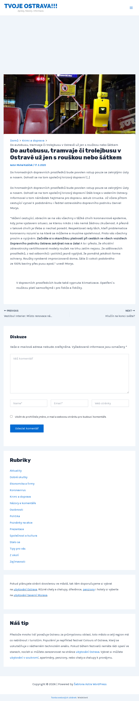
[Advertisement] (69, 43)
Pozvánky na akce (21, 522)
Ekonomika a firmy (22, 483)
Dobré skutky (18, 477)
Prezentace (17, 529)
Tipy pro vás (18, 548)
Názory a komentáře (23, 503)
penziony (89, 589)
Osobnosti (16, 509)
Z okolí (14, 555)
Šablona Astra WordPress (90, 684)
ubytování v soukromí (24, 657)
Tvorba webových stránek (64, 697)
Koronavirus (18, 490)
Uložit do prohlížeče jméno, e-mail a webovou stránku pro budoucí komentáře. (60, 416)
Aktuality (16, 470)
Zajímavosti (17, 561)
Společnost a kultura (23, 535)
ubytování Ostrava (25, 589)
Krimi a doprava (20, 496)
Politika (15, 516)
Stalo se (15, 542)
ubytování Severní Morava (30, 595)
